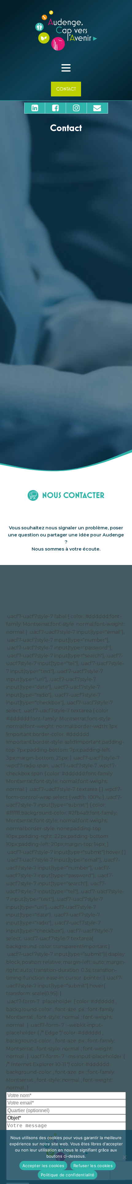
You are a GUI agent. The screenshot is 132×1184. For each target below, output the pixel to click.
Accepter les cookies (43, 1165)
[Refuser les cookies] (124, 1157)
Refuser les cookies (93, 1165)
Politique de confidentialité (67, 1174)
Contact (66, 89)
